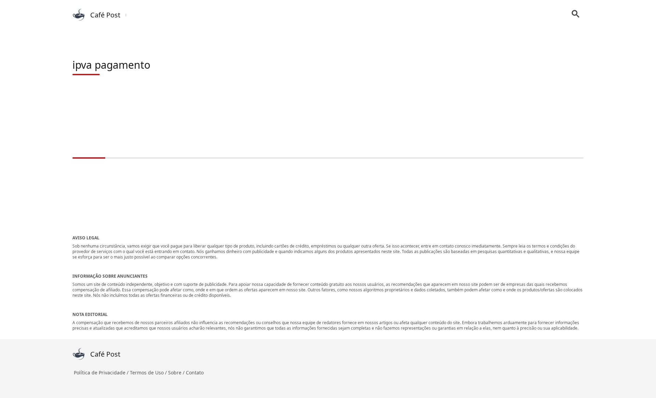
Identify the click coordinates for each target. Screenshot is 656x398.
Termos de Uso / (149, 372)
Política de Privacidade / (102, 372)
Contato (195, 372)
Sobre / (177, 372)
